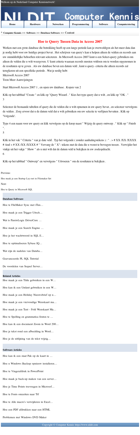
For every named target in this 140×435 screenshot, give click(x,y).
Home (12, 24)
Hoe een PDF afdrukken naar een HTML (27, 409)
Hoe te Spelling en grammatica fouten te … (28, 316)
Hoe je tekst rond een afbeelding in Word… (28, 331)
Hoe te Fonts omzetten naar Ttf (21, 394)
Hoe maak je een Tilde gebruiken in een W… (29, 280)
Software (103, 24)
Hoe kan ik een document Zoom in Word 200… (31, 324)
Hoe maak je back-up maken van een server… (30, 379)
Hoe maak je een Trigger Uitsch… (22, 212)
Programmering (80, 24)
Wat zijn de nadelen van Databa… (22, 251)
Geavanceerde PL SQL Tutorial (21, 258)
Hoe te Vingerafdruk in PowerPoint (23, 371)
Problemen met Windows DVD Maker (25, 417)
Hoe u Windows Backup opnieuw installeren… (30, 363)
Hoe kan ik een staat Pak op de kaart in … (27, 356)
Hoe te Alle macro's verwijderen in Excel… (28, 402)
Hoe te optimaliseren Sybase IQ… (22, 243)
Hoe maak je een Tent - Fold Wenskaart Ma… (29, 309)
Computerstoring (126, 24)
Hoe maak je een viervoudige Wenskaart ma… (30, 302)
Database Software (50, 32)
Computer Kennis (12, 32)
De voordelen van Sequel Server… (23, 266)
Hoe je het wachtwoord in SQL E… (23, 235)
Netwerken (57, 24)
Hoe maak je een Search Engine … (23, 228)
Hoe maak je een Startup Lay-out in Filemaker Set (26, 178)
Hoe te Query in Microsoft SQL (17, 189)
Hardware (35, 24)
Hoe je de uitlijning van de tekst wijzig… (27, 338)
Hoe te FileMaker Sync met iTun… (23, 205)
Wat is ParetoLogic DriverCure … (22, 220)
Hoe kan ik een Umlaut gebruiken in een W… (29, 287)
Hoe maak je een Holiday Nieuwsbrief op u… (29, 294)
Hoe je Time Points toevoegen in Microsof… (29, 386)
